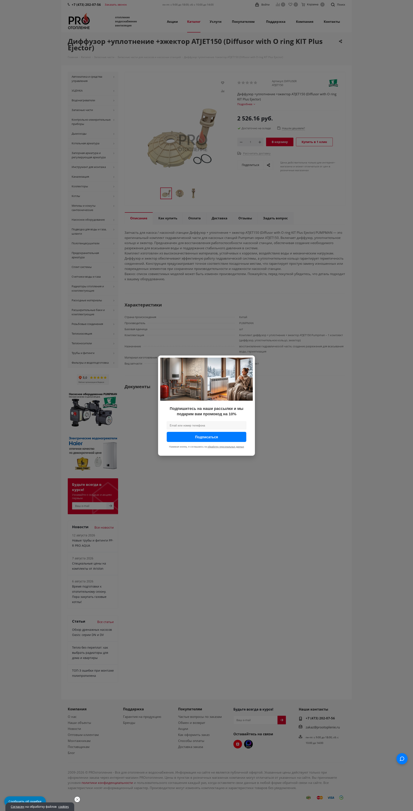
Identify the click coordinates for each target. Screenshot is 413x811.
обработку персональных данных (226, 446)
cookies (63, 806)
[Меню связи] (402, 758)
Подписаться (206, 436)
